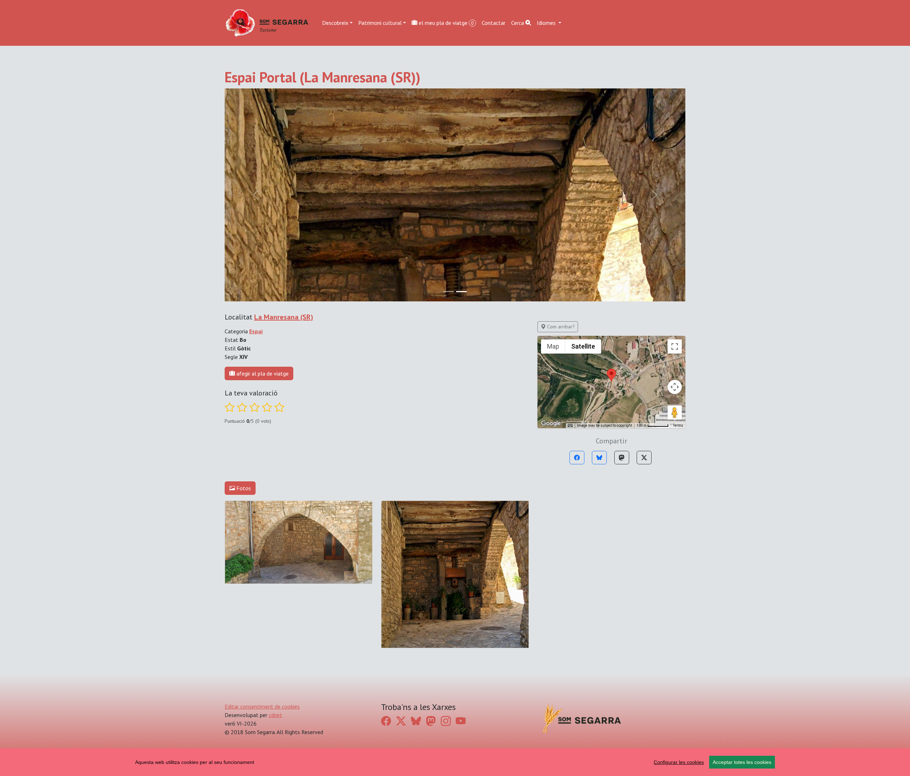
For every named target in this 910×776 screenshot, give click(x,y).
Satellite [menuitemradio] (583, 346)
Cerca (518, 22)
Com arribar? (560, 326)
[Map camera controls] (675, 387)
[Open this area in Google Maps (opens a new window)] (551, 423)
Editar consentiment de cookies (262, 706)
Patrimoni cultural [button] (380, 22)
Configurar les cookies (679, 762)
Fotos (243, 488)
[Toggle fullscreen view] (675, 346)
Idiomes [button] (547, 22)
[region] (455, 762)
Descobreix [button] (335, 22)
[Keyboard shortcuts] (570, 425)
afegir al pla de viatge (262, 373)
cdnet (275, 714)
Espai (256, 331)
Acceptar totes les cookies (742, 762)
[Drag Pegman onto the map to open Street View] (675, 412)
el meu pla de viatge (445, 22)
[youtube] (461, 721)
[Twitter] (644, 457)
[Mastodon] (621, 457)
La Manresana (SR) (283, 317)
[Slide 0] (448, 292)
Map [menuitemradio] (553, 346)
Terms (678, 425)
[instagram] (446, 721)
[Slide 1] (461, 292)
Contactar (493, 22)
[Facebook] (576, 457)
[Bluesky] (599, 457)
